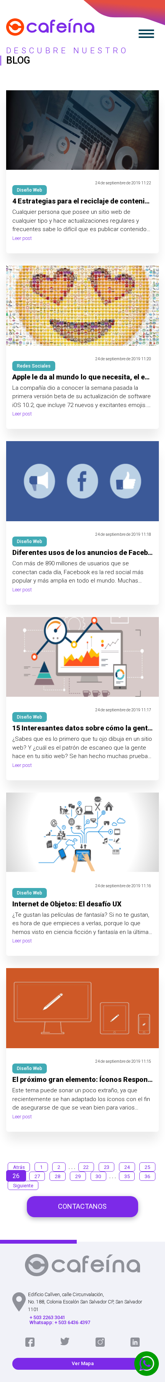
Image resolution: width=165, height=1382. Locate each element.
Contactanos (82, 1206)
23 (106, 1167)
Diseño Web (29, 190)
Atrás (19, 1167)
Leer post (22, 238)
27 (37, 1176)
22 (86, 1167)
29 (78, 1176)
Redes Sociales (34, 366)
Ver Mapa (83, 1363)
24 (127, 1167)
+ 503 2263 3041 (47, 1317)
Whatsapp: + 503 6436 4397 (60, 1322)
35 (127, 1176)
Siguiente (23, 1185)
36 (147, 1176)
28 (57, 1176)
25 (147, 1167)
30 (98, 1176)
